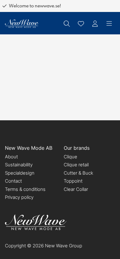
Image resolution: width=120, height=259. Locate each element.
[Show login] (95, 23)
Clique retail (76, 165)
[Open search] (67, 23)
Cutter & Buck (78, 173)
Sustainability (19, 165)
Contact (13, 181)
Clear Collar (76, 189)
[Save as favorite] (81, 23)
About (11, 157)
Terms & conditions (25, 189)
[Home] (22, 24)
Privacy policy (19, 197)
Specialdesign (19, 173)
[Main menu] (109, 23)
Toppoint (73, 181)
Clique (70, 157)
